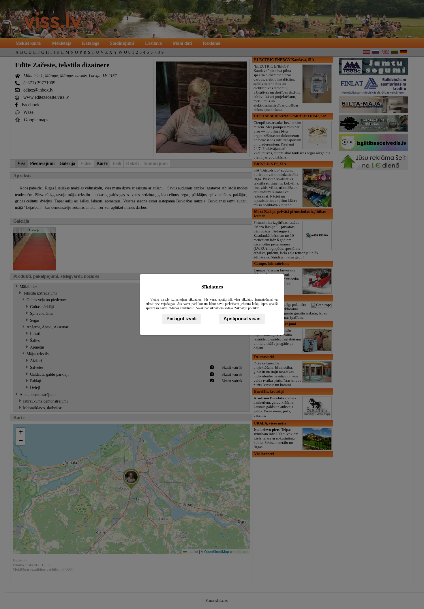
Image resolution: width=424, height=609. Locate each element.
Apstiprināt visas (242, 318)
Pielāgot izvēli (181, 318)
